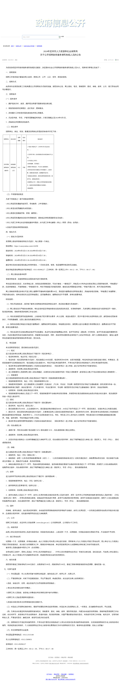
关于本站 (49, 674)
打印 (117, 60)
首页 (12, 46)
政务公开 (18, 46)
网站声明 (56, 674)
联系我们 (71, 674)
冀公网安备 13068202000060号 (66, 679)
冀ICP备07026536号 (51, 679)
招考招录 (39, 46)
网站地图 (64, 674)
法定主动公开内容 (29, 46)
